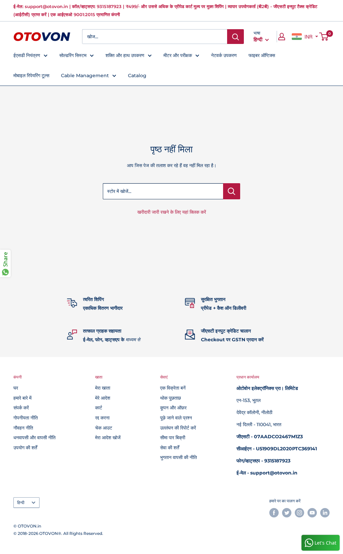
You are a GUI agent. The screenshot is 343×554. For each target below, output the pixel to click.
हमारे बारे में (22, 398)
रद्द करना (102, 418)
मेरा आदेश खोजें (108, 438)
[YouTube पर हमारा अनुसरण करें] (312, 512)
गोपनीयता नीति (25, 418)
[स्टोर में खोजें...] (231, 191)
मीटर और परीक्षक (177, 55)
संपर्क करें (21, 408)
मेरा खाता (102, 388)
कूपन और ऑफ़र (173, 408)
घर (15, 388)
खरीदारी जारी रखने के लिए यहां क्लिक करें (171, 212)
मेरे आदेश (102, 398)
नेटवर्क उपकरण (224, 55)
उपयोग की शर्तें (25, 448)
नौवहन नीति (23, 428)
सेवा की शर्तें (169, 448)
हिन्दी (20, 502)
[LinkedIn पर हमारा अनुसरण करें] (325, 512)
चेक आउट (103, 428)
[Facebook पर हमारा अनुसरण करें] (274, 512)
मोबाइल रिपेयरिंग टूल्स (31, 75)
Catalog (137, 75)
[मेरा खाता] (281, 36)
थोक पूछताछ (170, 398)
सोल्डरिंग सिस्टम (72, 55)
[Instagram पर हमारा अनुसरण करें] (299, 512)
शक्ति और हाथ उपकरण (125, 55)
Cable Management (85, 75)
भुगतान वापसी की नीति (178, 457)
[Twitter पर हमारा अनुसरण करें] (286, 512)
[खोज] (235, 36)
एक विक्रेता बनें (173, 388)
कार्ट (98, 408)
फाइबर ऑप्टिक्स (262, 55)
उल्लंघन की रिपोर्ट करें (178, 428)
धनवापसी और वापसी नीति (34, 438)
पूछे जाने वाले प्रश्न (176, 418)
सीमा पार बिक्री (172, 438)
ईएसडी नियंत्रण (26, 55)
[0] (324, 37)
